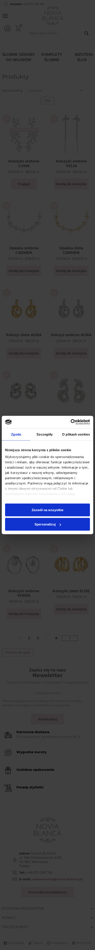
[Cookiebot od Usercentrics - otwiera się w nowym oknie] (70, 422)
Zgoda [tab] (16, 434)
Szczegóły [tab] (44, 434)
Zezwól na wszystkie (47, 510)
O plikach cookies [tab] (76, 434)
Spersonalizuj (45, 524)
